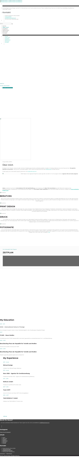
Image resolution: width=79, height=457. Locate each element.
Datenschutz (9, 453)
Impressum (2, 453)
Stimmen (5, 31)
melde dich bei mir (32, 171)
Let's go (5, 416)
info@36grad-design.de (10, 18)
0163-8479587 (8, 16)
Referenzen (5, 30)
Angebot (5, 28)
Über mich (5, 27)
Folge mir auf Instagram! (5, 432)
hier (49, 232)
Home (4, 26)
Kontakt (4, 33)
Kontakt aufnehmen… (7, 87)
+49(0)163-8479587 (6, 449)
